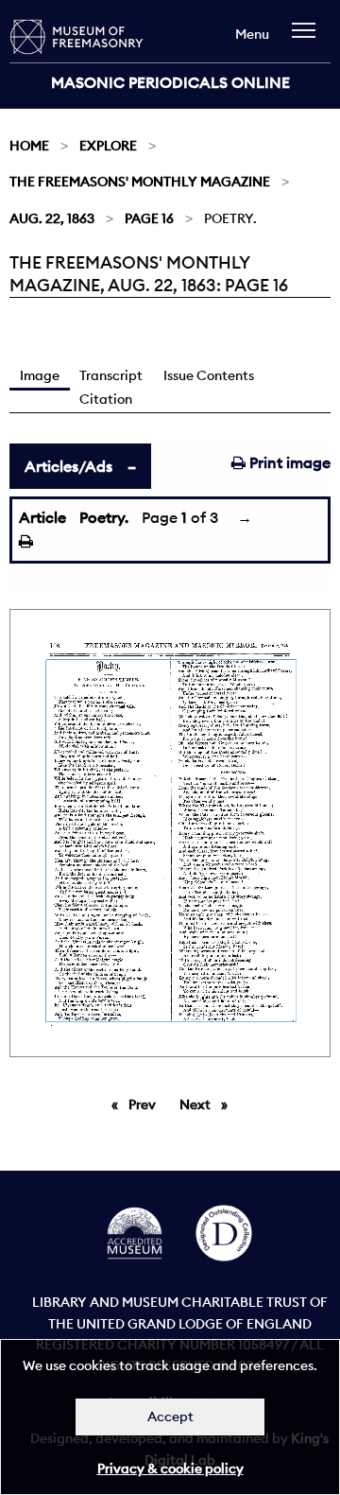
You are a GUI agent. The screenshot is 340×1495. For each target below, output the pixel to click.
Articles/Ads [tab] (68, 466)
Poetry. (103, 517)
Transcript (111, 375)
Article (42, 517)
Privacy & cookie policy (170, 1468)
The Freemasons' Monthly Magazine (139, 181)
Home (29, 145)
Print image (288, 462)
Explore (108, 145)
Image (40, 375)
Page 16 (149, 218)
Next (208, 1104)
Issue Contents (208, 375)
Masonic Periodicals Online (170, 82)
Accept (170, 1416)
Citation (105, 399)
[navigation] (308, 39)
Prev (145, 1104)
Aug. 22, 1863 (51, 218)
